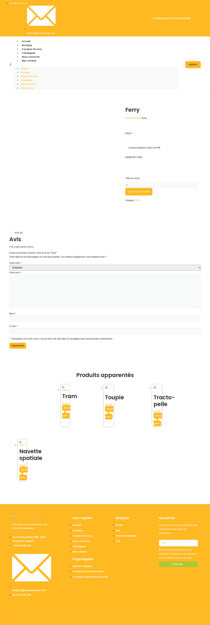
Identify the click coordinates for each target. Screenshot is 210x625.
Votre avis (15, 272)
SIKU (137, 118)
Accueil (26, 41)
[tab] (19, 233)
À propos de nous (32, 49)
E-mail (13, 326)
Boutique (27, 45)
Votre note (15, 263)
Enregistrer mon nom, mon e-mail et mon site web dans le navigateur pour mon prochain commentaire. (62, 338)
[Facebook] (197, 17)
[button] (96, 65)
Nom (12, 313)
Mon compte (29, 60)
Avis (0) (19, 232)
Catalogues (28, 52)
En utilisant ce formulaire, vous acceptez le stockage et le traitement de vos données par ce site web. (177, 553)
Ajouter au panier (139, 191)
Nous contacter (31, 56)
